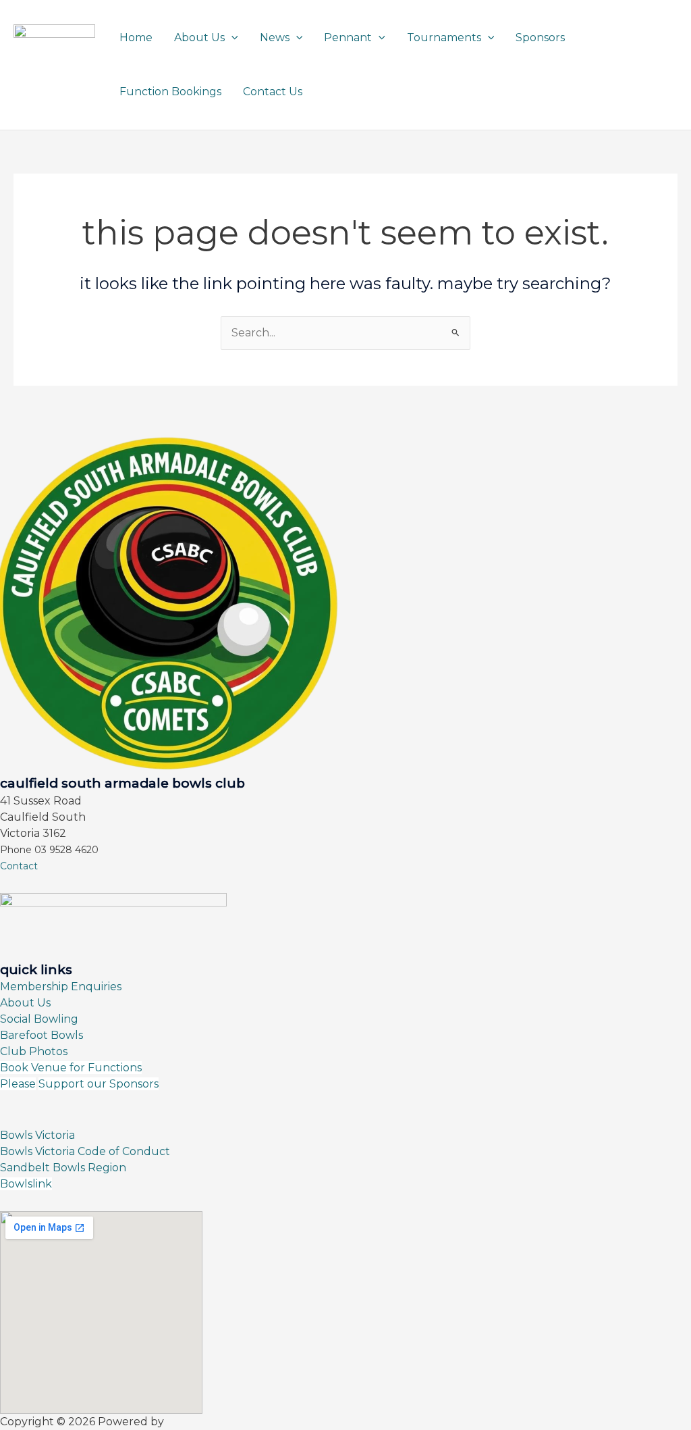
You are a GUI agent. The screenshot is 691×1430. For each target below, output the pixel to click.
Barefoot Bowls (41, 1035)
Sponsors (540, 37)
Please (18, 1083)
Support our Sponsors (98, 1083)
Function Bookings (170, 91)
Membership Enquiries (60, 986)
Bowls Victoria (37, 1135)
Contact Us (272, 91)
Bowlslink (26, 1183)
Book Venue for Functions (71, 1067)
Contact (19, 866)
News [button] (274, 37)
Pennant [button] (348, 37)
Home (136, 37)
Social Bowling (39, 1019)
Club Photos (33, 1051)
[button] (231, 37)
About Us (25, 1002)
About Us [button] (199, 37)
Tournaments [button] (444, 37)
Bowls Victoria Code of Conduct (85, 1151)
